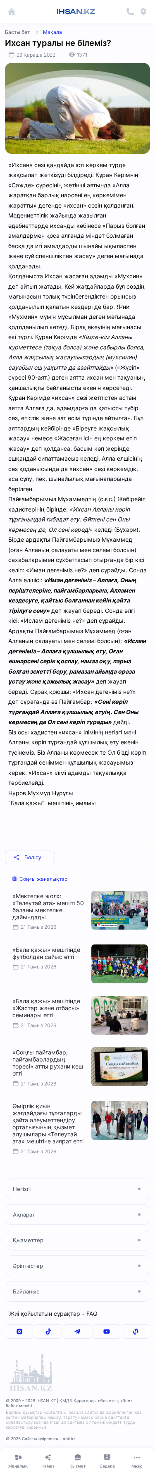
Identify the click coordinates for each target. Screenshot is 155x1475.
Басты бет (17, 32)
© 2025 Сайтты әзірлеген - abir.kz (40, 1438)
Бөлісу (32, 857)
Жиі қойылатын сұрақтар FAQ (53, 1313)
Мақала (52, 32)
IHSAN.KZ (76, 11)
